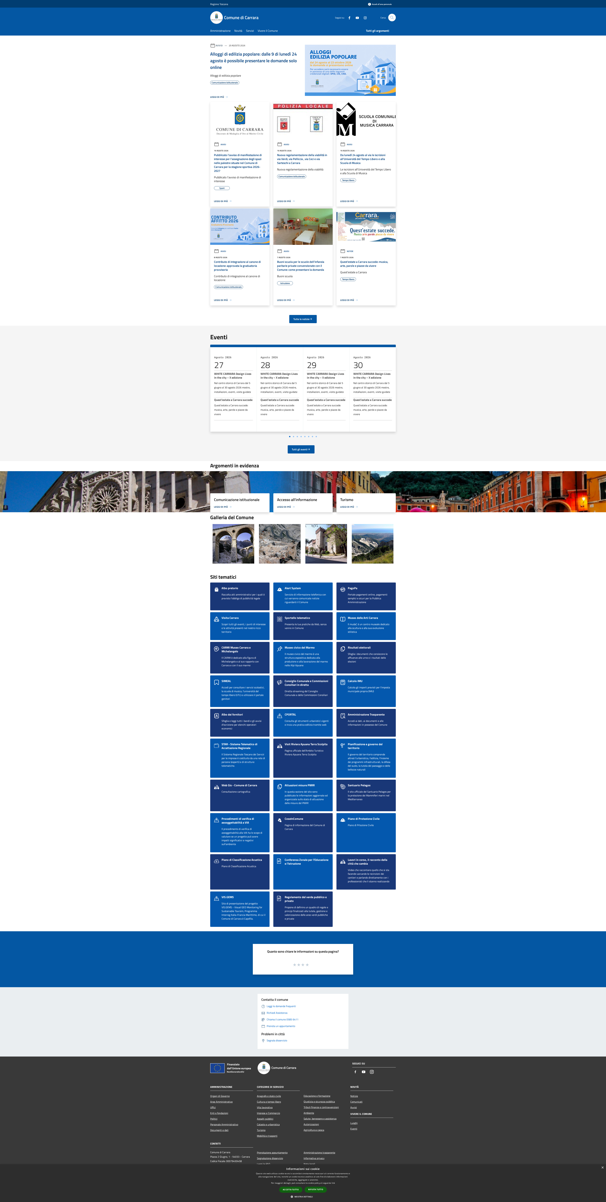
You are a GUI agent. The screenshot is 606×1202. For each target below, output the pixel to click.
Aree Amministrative (221, 1102)
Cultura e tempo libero (269, 1102)
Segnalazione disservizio (270, 1158)
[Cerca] (392, 17)
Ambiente (309, 1113)
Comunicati (356, 1102)
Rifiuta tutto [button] (315, 1189)
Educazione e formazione (317, 1096)
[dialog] (303, 1183)
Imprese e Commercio (268, 1113)
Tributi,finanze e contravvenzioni (321, 1107)
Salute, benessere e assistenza (320, 1118)
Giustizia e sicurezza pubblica (319, 1101)
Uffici (213, 1107)
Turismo (261, 1130)
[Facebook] (348, 17)
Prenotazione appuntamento (272, 1152)
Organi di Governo (220, 1096)
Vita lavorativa (265, 1107)
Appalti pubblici (265, 1119)
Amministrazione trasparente (319, 1152)
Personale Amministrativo (224, 1124)
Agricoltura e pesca (314, 1130)
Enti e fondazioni (219, 1113)
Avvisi (219, 45)
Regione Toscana (219, 4)
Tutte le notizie (301, 319)
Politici (213, 1119)
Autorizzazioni (311, 1124)
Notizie (350, 251)
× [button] (602, 1167)
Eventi (353, 1129)
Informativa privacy (314, 1158)
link (333, 1183)
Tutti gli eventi (299, 449)
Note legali (309, 1164)
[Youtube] (356, 17)
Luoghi (354, 1123)
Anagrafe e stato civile (269, 1096)
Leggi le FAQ (263, 1164)
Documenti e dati (219, 1130)
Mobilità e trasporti (267, 1136)
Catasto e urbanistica (268, 1124)
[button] (303, 1196)
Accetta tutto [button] (291, 1189)
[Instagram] (364, 17)
